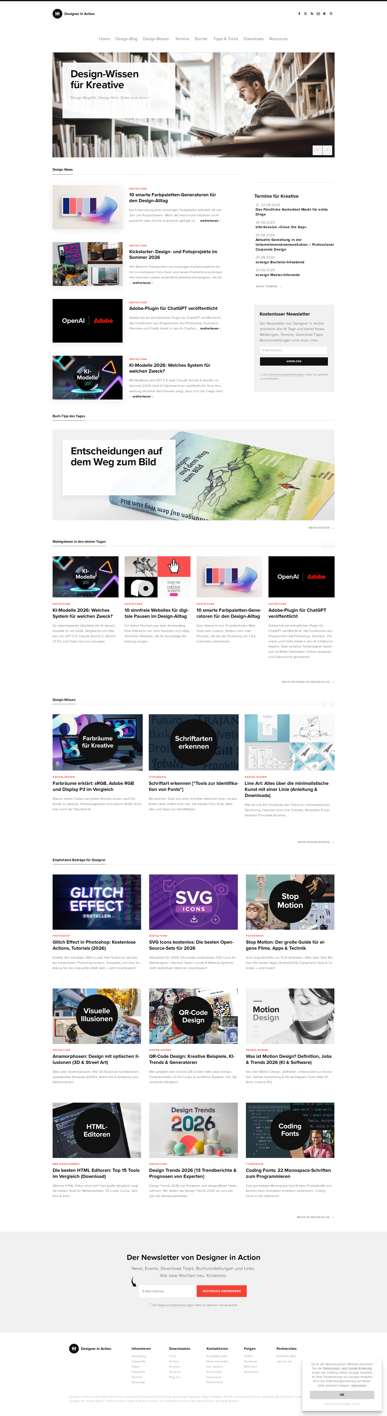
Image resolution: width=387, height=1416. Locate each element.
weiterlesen (209, 221)
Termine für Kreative (276, 196)
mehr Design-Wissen (313, 842)
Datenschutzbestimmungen (287, 374)
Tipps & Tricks (225, 39)
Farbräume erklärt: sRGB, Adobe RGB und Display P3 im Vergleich (93, 786)
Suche (331, 14)
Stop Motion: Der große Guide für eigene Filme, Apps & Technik (285, 945)
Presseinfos (214, 1372)
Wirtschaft (138, 1382)
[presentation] (317, 150)
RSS (312, 14)
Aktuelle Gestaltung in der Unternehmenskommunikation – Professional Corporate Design (295, 244)
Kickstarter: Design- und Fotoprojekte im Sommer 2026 (173, 254)
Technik (137, 1377)
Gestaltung (138, 188)
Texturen (175, 1372)
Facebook (299, 14)
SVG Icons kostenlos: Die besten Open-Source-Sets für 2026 (191, 945)
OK (342, 1395)
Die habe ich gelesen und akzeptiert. (195, 1305)
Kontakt (318, 14)
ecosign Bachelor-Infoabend (280, 262)
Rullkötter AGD (286, 1356)
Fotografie (255, 935)
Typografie (157, 777)
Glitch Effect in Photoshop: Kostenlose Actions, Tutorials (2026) (94, 945)
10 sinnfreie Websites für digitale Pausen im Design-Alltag (157, 613)
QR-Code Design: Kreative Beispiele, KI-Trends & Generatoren (192, 1059)
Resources (278, 39)
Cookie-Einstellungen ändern (342, 1404)
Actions (174, 1361)
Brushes (174, 1366)
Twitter (248, 1356)
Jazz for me (284, 1361)
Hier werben (215, 1366)
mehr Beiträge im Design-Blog (305, 682)
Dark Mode (325, 14)
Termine (182, 39)
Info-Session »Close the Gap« (281, 227)
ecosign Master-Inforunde (278, 275)
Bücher (201, 39)
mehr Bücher (319, 527)
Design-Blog (126, 39)
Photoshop (61, 935)
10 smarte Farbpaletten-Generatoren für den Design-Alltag (172, 198)
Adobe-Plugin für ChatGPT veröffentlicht (173, 308)
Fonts (173, 1356)
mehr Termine (267, 286)
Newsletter (251, 1372)
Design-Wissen (156, 39)
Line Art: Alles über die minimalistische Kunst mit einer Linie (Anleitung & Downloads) (287, 789)
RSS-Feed (250, 1366)
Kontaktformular (217, 1356)
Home (104, 39)
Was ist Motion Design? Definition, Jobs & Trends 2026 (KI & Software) (289, 1059)
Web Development (66, 1164)
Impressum (358, 1385)
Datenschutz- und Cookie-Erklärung (347, 1368)
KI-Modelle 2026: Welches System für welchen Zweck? (169, 368)
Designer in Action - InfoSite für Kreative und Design (74, 14)
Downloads (254, 39)
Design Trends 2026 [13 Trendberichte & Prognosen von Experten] (193, 1173)
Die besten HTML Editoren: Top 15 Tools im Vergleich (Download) (96, 1173)
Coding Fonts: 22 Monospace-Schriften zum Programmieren (288, 1173)
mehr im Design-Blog (313, 1217)
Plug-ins (174, 1377)
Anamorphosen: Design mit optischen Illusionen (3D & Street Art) (96, 1059)
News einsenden (218, 1361)
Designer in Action (90, 1348)
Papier (136, 1366)
